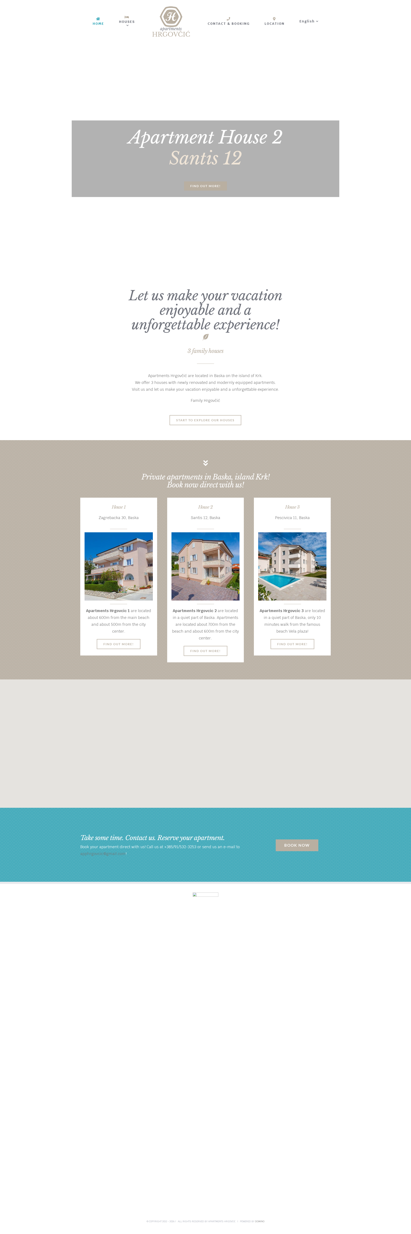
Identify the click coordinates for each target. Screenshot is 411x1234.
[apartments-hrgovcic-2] (205, 535)
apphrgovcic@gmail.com (103, 853)
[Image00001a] (292, 535)
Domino (259, 1221)
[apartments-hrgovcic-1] (119, 535)
